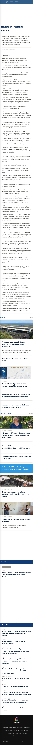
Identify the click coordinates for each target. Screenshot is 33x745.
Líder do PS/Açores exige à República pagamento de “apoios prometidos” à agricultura (14, 661)
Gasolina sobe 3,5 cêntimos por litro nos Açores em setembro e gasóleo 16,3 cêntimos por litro (15, 671)
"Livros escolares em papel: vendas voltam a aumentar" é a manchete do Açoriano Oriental (16, 575)
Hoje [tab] (6, 566)
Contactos (16, 730)
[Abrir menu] (2, 1)
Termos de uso (10, 733)
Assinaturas (16, 735)
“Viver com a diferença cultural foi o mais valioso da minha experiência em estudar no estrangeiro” (16, 435)
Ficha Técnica (24, 730)
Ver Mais (31, 317)
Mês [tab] (26, 566)
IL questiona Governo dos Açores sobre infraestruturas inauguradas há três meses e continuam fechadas (16, 651)
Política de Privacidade (21, 733)
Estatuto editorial (18, 727)
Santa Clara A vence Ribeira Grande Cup (15, 686)
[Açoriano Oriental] (16, 723)
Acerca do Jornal (7, 727)
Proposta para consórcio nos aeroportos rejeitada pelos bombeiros (13, 344)
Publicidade (27, 727)
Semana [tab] (16, 566)
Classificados (8, 730)
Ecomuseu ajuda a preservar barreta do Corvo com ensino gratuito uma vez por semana (15, 494)
